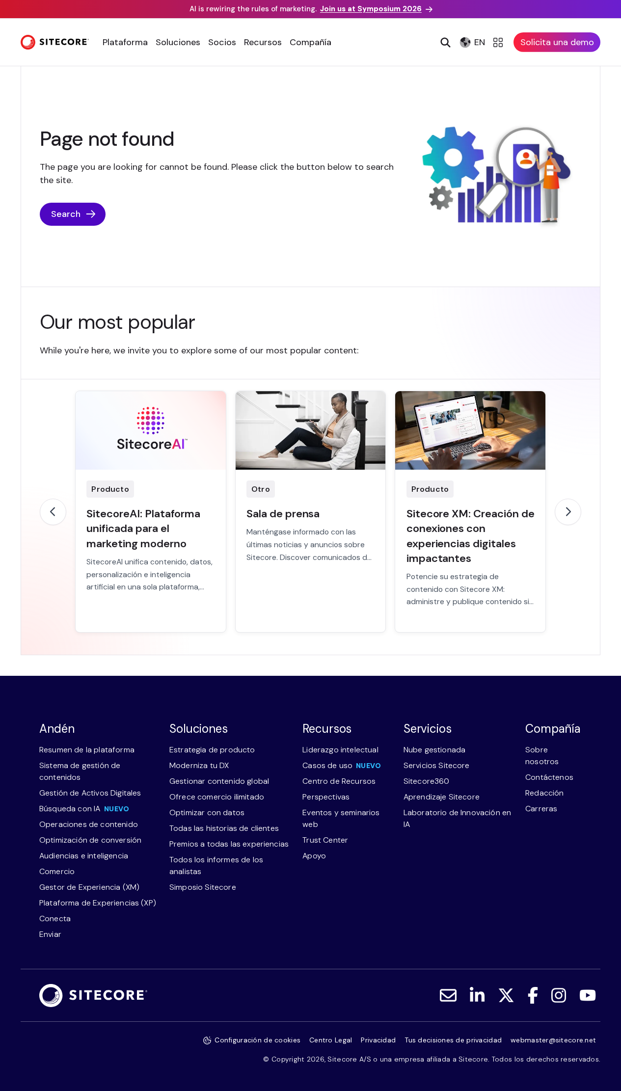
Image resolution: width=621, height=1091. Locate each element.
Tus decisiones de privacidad (453, 1040)
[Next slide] (568, 512)
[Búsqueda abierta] (444, 42)
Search (66, 214)
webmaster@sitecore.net (553, 1040)
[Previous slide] (53, 512)
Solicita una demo (557, 42)
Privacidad (378, 1040)
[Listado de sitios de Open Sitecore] (499, 42)
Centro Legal (330, 1040)
